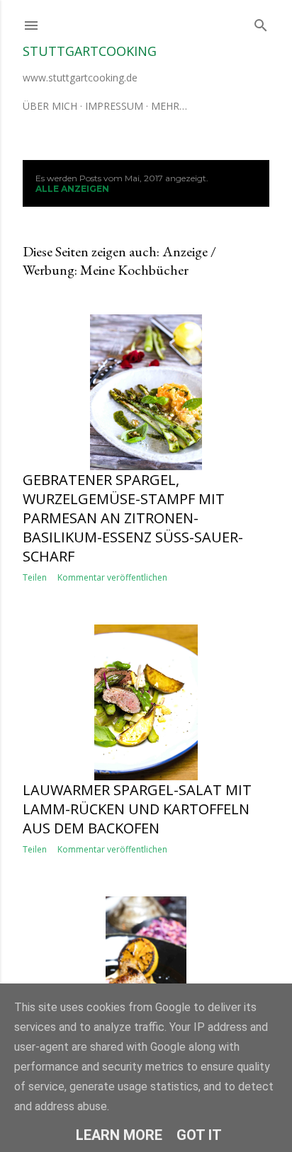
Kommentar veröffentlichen (112, 577)
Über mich (50, 106)
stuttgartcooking (90, 50)
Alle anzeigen (72, 188)
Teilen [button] (35, 577)
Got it (199, 1135)
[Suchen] (260, 22)
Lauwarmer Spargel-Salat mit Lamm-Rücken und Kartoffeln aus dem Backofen (137, 809)
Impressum (114, 106)
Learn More (119, 1135)
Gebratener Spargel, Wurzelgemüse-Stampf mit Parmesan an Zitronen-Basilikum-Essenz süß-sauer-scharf (133, 518)
